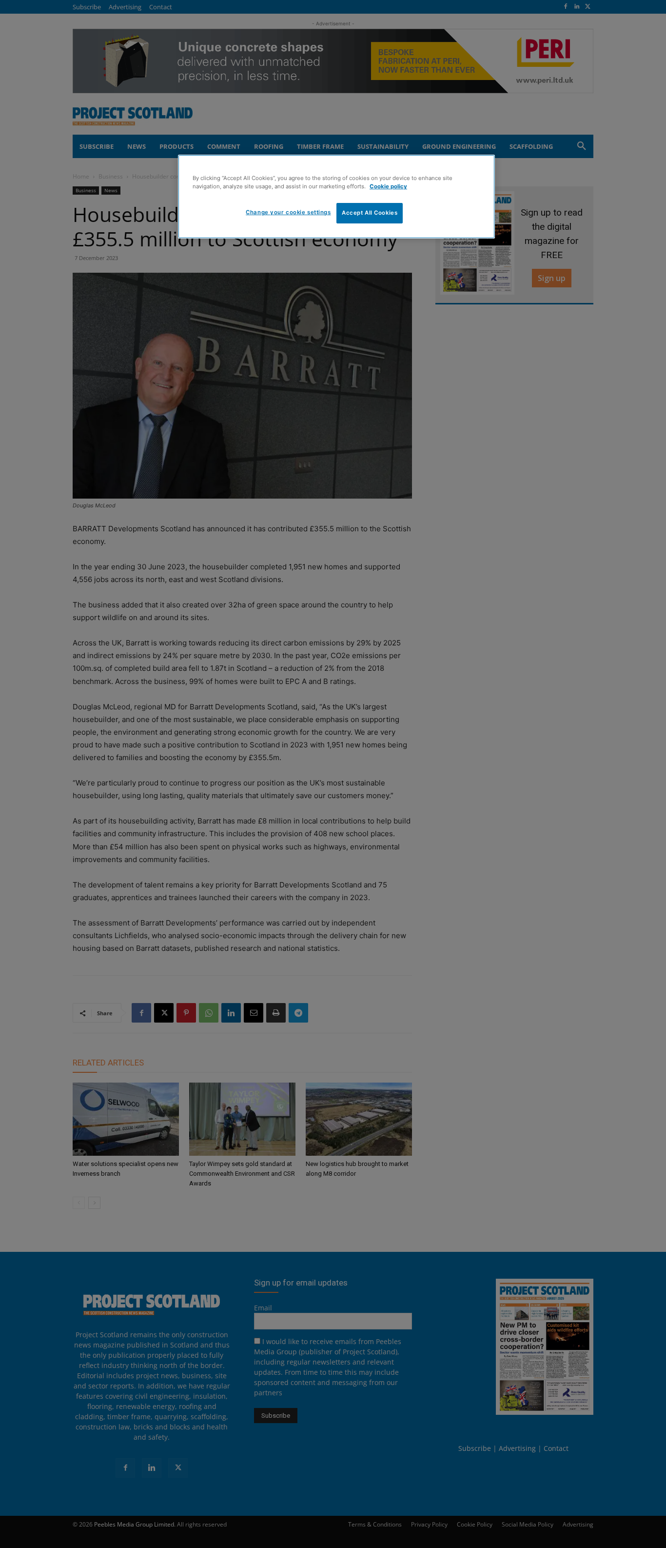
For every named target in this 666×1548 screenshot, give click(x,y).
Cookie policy (388, 186)
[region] (336, 197)
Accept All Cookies (369, 212)
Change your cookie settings (288, 212)
